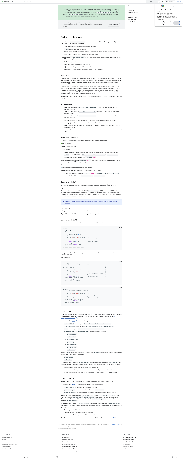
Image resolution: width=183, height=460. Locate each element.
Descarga (4, 441)
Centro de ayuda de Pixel (128, 439)
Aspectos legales (23, 457)
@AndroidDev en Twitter (67, 439)
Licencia (30, 457)
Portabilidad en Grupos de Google (70, 451)
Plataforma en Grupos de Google (69, 446)
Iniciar (176, 23)
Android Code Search (29, 1)
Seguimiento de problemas (129, 451)
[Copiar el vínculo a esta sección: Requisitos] (70, 76)
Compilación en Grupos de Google (70, 448)
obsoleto (67, 203)
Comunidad (14, 457)
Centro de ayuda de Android (129, 437)
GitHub (3, 451)
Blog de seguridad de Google (68, 444)
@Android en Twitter (66, 437)
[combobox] (153, 1)
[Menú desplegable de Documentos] (21, 1)
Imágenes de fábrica (6, 446)
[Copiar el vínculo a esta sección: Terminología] (73, 104)
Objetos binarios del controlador (9, 448)
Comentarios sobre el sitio (46, 457)
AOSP (62, 32)
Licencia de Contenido (114, 424)
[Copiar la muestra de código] (121, 227)
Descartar (167, 23)
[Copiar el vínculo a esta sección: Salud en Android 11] (78, 220)
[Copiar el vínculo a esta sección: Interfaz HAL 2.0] (75, 311)
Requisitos (4, 439)
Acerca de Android (6, 457)
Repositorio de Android (7, 437)
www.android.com (127, 444)
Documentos (15, 1)
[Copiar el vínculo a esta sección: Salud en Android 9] (77, 182)
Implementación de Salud (109, 418)
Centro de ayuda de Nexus (129, 441)
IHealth (73, 321)
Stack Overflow (126, 448)
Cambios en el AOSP (93, 16)
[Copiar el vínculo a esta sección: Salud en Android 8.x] (79, 138)
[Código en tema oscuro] (119, 227)
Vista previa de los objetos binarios (9, 444)
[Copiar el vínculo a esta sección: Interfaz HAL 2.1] (75, 378)
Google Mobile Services (128, 446)
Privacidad (35, 457)
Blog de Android (65, 441)
